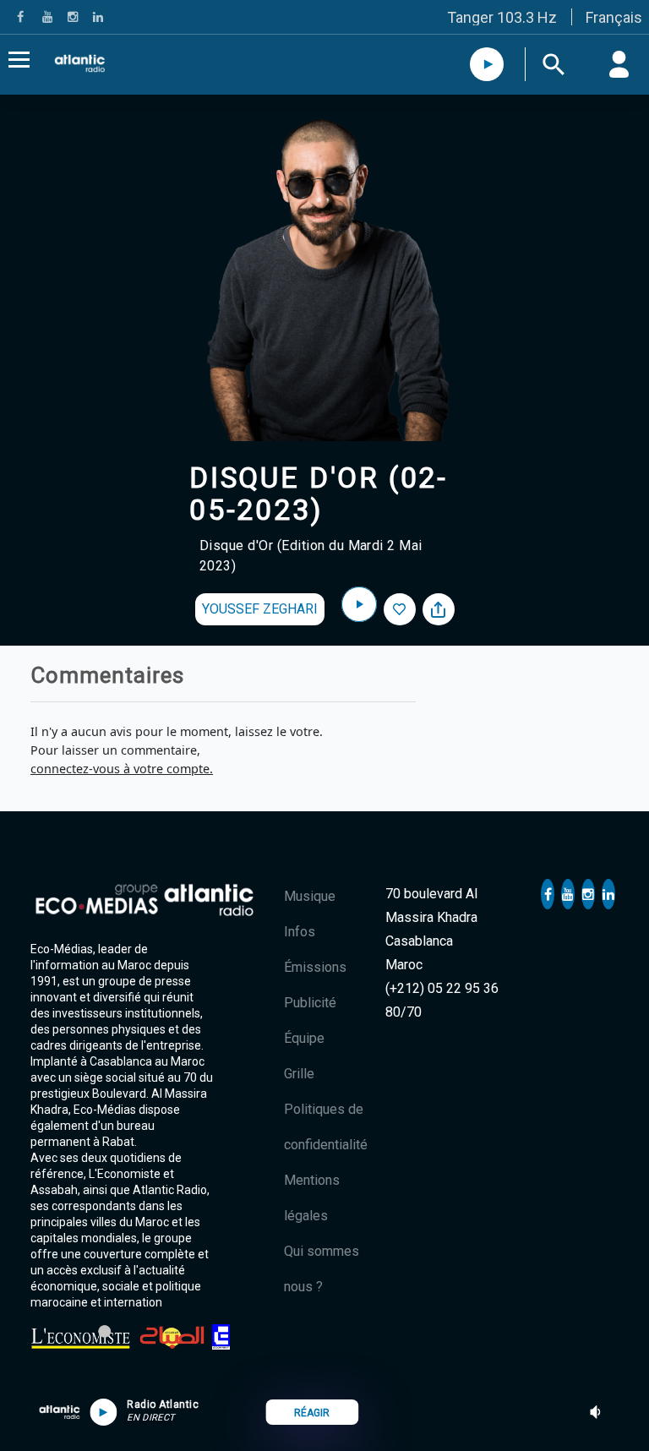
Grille (299, 1074)
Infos (299, 932)
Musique (309, 896)
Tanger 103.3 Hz (502, 17)
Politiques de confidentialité (326, 1127)
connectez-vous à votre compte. (121, 769)
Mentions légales (312, 1198)
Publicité (310, 1003)
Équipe (304, 1038)
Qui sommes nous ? (321, 1269)
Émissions (315, 967)
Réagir (312, 1413)
